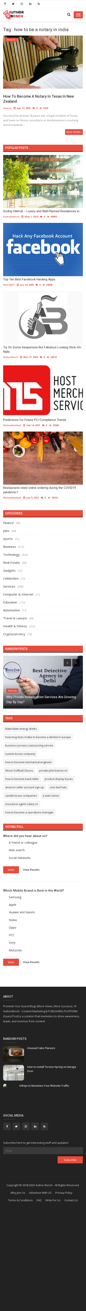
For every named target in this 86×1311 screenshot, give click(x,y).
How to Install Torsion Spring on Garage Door (51, 1069)
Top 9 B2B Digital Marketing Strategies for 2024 (41, 702)
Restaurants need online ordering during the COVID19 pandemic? (39, 490)
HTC (12, 935)
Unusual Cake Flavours (41, 1048)
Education (10, 602)
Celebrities (11, 578)
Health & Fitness (15, 626)
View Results (31, 869)
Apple (12, 905)
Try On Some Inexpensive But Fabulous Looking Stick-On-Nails (42, 349)
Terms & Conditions (20, 1200)
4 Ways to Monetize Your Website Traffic (44, 1085)
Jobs (6, 531)
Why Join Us (17, 1193)
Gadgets (9, 570)
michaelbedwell (12, 425)
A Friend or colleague (23, 843)
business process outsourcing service (29, 745)
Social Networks (20, 858)
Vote (11, 870)
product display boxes (59, 779)
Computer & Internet (18, 594)
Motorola (15, 950)
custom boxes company (20, 754)
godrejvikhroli (11, 216)
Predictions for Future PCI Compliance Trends (34, 420)
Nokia (13, 920)
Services (10, 39)
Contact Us (71, 1200)
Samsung (15, 897)
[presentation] (67, 662)
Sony (12, 942)
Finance (8, 523)
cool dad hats (58, 787)
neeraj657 (9, 284)
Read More (73, 132)
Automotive (11, 610)
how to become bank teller (22, 779)
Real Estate (11, 562)
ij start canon (51, 795)
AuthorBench (10, 357)
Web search (17, 850)
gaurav (7, 108)
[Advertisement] (43, 1264)
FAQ (39, 1200)
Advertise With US (40, 1193)
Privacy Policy (63, 1193)
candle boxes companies (21, 795)
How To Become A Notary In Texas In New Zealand (38, 99)
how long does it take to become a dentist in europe (38, 737)
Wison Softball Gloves (19, 770)
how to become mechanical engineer (28, 762)
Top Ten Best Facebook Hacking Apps (29, 279)
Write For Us (53, 1200)
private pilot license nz (53, 770)
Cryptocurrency (14, 634)
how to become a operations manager (29, 812)
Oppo (12, 927)
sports (8, 539)
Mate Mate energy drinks (21, 729)
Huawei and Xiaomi (22, 912)
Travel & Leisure (15, 618)
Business (9, 546)
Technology (11, 554)
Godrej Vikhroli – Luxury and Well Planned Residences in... (42, 211)
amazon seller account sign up (24, 787)
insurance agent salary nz (21, 804)
